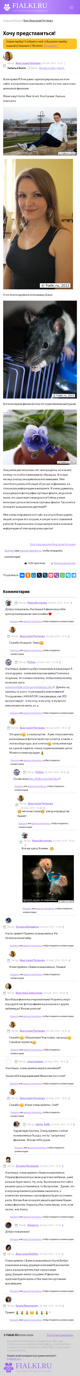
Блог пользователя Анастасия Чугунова (52, 544)
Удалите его (14, 1358)
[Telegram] (73, 575)
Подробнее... (51, 45)
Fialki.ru (47, 1344)
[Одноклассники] (27, 575)
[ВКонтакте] (22, 575)
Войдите (10, 550)
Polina (31, 662)
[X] (39, 575)
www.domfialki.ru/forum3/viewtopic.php (28, 687)
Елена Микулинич (27, 1305)
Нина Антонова (37, 602)
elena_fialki (42, 1124)
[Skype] (68, 575)
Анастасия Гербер (27, 1254)
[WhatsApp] (62, 575)
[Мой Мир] (33, 575)
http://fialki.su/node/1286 (43, 778)
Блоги (17, 20)
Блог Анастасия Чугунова (38, 20)
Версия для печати (64, 563)
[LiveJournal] (45, 575)
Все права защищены (60, 1335)
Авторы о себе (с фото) (51, 68)
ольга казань (35, 1061)
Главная (7, 20)
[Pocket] (50, 575)
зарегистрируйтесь (30, 550)
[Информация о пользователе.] (8, 56)
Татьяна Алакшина (27, 926)
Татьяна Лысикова (27, 1166)
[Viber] (56, 575)
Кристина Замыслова (29, 993)
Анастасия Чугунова (28, 63)
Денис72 (32, 1225)
